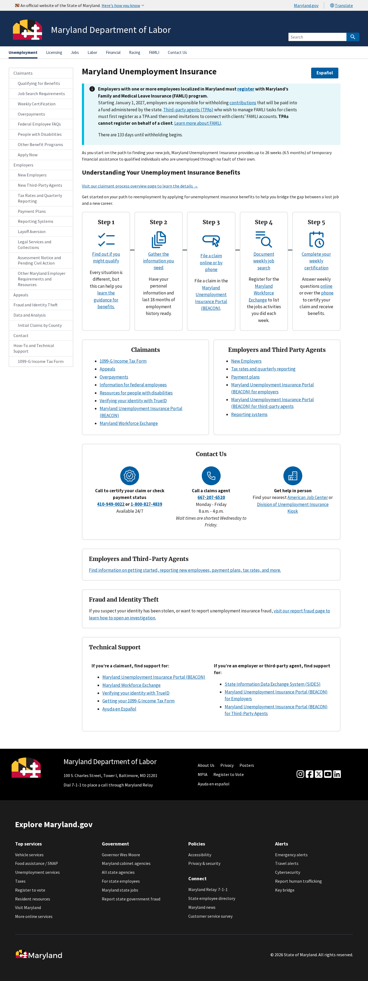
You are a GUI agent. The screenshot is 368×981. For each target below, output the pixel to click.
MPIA (202, 774)
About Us (206, 765)
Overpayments (31, 114)
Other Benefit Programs (40, 144)
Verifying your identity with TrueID (133, 401)
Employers (23, 165)
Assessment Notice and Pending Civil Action (39, 260)
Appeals (20, 294)
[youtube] (328, 774)
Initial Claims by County (40, 325)
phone (327, 293)
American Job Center (307, 497)
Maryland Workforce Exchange (261, 293)
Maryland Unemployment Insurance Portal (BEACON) (153, 677)
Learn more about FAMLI (197, 123)
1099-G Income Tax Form (41, 361)
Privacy (227, 765)
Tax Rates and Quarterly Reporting (40, 198)
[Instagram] (300, 774)
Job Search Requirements (41, 93)
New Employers (32, 175)
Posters (246, 765)
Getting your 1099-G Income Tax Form (138, 701)
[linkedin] (337, 774)
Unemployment (23, 52)
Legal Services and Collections (34, 244)
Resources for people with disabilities (136, 393)
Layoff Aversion (32, 231)
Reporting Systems (35, 221)
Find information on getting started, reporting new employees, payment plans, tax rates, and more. (185, 570)
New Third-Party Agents (40, 185)
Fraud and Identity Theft (35, 304)
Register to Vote (228, 774)
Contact (21, 335)
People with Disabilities (40, 134)
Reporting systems (249, 414)
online (326, 286)
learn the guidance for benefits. (106, 300)
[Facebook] (309, 774)
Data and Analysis (29, 315)
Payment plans (245, 377)
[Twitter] (318, 774)
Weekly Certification (36, 103)
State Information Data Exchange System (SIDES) (273, 684)
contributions (243, 103)
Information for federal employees (133, 385)
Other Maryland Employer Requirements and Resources (41, 279)
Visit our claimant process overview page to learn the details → (140, 186)
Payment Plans (32, 211)
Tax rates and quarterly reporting (263, 369)
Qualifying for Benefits (39, 83)
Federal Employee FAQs (39, 124)
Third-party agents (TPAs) (188, 110)
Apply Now (27, 154)
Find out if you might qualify (106, 257)
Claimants (23, 73)
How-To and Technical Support (33, 348)
